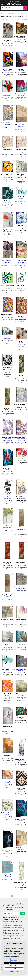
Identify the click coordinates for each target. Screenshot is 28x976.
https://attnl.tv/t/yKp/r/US (9, 938)
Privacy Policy (14, 960)
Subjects (3, 13)
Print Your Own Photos (14, 1)
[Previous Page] (9, 896)
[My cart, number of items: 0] (25, 4)
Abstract (9, 13)
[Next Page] (19, 896)
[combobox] (12, 8)
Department (4, 19)
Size (18, 19)
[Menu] (2, 4)
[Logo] (14, 4)
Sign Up (22, 913)
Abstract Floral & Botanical (18, 13)
